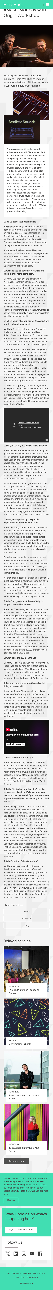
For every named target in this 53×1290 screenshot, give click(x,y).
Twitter (26, 911)
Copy (26, 925)
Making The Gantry (13, 1273)
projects (37, 866)
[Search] (43, 5)
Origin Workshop (33, 183)
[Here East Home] (13, 4)
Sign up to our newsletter (21, 1229)
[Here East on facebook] (40, 1253)
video (9, 395)
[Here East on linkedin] (16, 1253)
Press (23, 1277)
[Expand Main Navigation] (47, 4)
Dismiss (11, 1200)
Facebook (26, 918)
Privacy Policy (32, 1277)
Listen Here (27, 1273)
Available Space (39, 1273)
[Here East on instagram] (24, 1253)
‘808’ (18, 230)
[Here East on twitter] (7, 1253)
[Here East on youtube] (32, 1253)
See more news (16, 1161)
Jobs (17, 1277)
